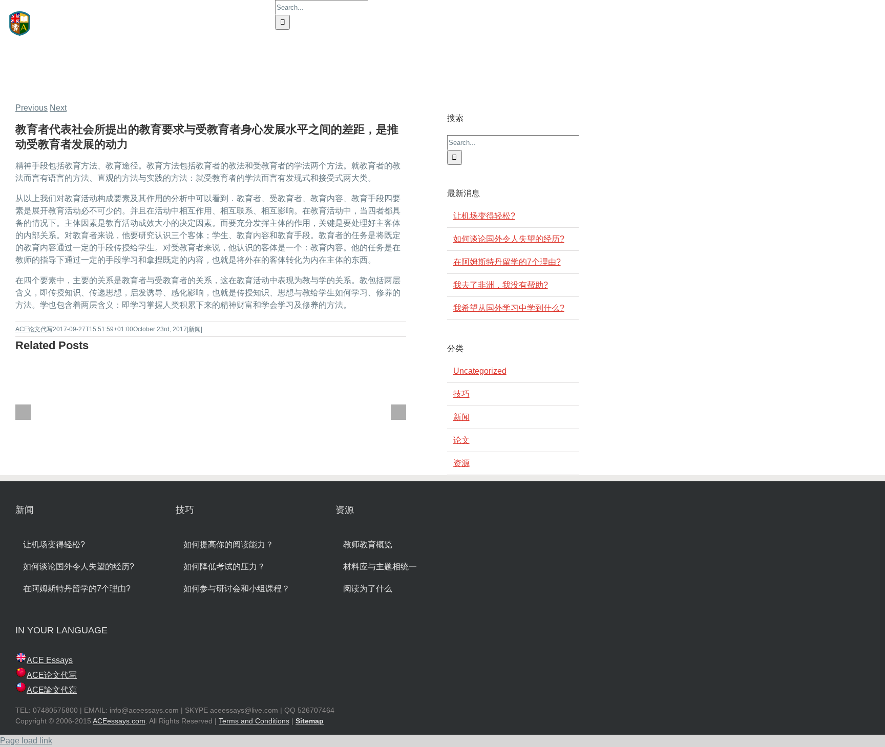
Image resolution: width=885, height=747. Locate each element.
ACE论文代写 (34, 329)
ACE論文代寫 (52, 690)
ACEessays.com (119, 721)
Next (58, 107)
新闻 (194, 329)
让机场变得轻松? (484, 215)
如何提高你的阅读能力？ (228, 544)
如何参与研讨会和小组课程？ (236, 588)
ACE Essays (50, 660)
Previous (31, 107)
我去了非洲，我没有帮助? (500, 285)
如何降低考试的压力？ (224, 566)
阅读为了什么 (367, 588)
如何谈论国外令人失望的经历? (508, 238)
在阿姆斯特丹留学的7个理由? (507, 262)
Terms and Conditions (254, 721)
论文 (461, 440)
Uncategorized (480, 371)
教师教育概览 (367, 544)
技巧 (461, 394)
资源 (461, 463)
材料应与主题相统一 (380, 566)
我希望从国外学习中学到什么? (508, 308)
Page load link (26, 740)
